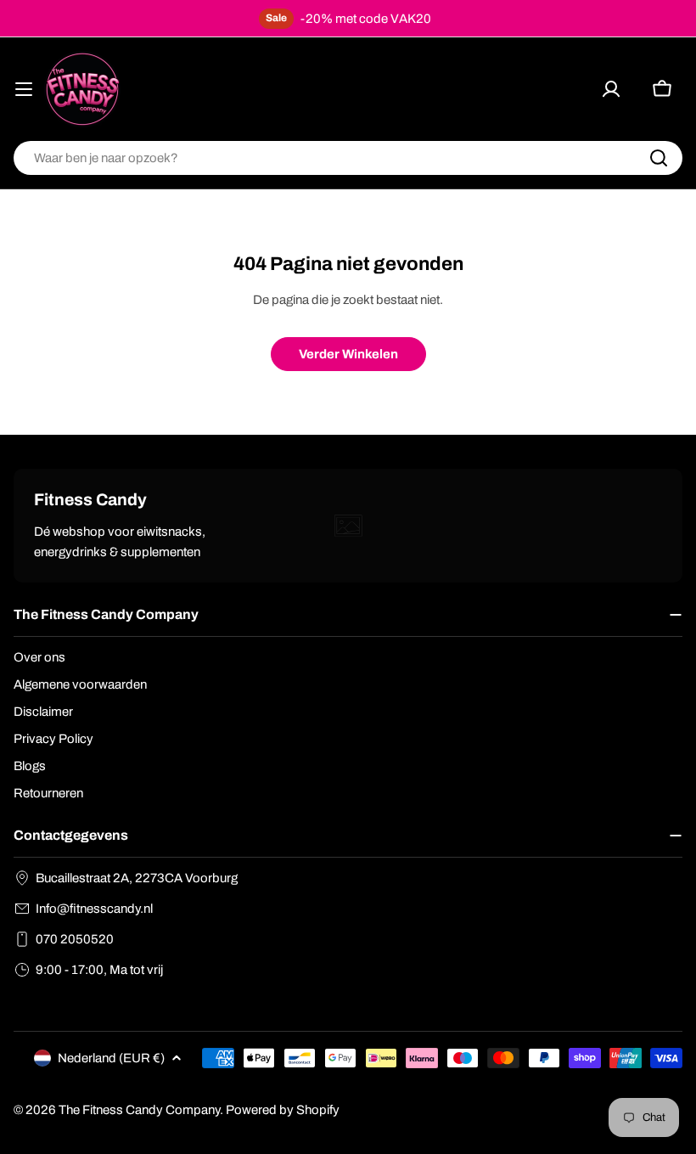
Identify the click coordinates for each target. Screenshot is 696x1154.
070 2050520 (75, 939)
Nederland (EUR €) (111, 1058)
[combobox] (348, 158)
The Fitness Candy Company (139, 1110)
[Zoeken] (658, 158)
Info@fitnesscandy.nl (94, 908)
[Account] (611, 89)
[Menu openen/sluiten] (24, 89)
